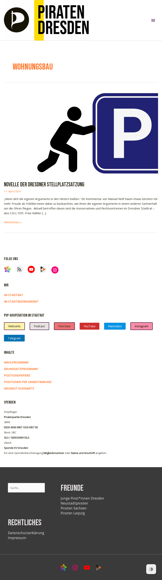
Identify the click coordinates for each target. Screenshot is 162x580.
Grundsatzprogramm (21, 369)
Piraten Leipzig (73, 513)
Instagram (141, 326)
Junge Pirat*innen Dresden (82, 498)
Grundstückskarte (19, 388)
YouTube (89, 326)
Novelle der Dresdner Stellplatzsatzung (44, 184)
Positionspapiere (17, 375)
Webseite (14, 326)
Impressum (17, 537)
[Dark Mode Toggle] (151, 569)
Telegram (14, 338)
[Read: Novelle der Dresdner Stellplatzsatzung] (81, 133)
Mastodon (115, 326)
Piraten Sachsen (74, 508)
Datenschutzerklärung (26, 532)
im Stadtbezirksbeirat (21, 301)
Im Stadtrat (13, 295)
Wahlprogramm (16, 362)
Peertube (64, 326)
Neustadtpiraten (74, 503)
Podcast (39, 326)
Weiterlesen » (13, 222)
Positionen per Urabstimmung (27, 382)
